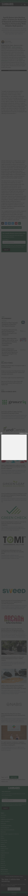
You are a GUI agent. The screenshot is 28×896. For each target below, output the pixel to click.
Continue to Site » (23, 433)
